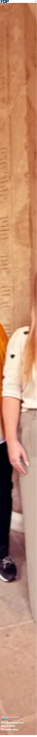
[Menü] (35, 1)
